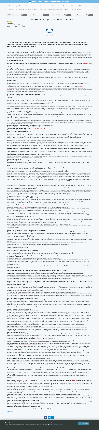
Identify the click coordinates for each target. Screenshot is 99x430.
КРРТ (11, 21)
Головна (11, 6)
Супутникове (66, 6)
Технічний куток (53, 10)
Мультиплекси (56, 6)
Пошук (86, 6)
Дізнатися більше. (58, 425)
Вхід (74, 10)
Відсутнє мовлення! (15, 10)
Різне (70, 10)
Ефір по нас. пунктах (32, 6)
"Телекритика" (10, 411)
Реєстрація (80, 10)
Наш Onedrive (64, 10)
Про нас (25, 10)
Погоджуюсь (83, 423)
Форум (17, 6)
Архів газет (42, 10)
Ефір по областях (45, 6)
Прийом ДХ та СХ (33, 10)
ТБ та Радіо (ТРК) (76, 6)
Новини (21, 6)
